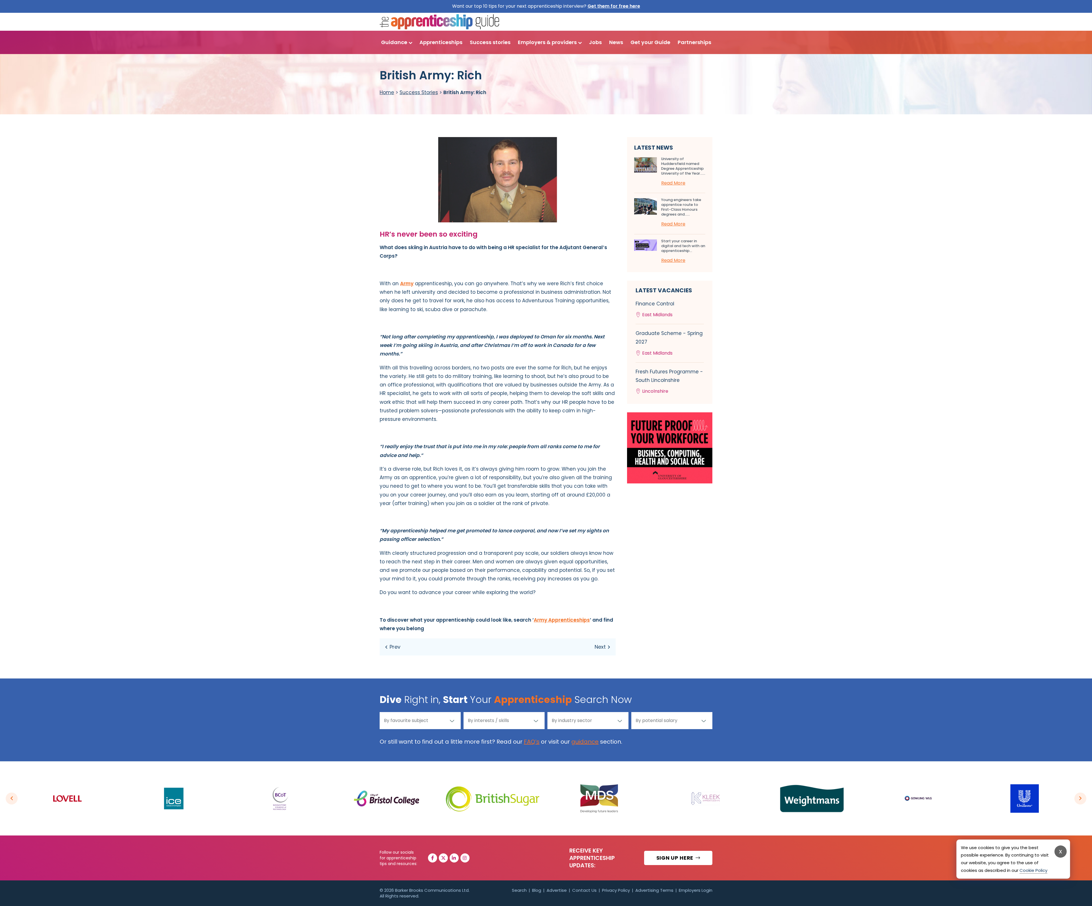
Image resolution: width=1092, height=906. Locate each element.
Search (519, 890)
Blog (536, 890)
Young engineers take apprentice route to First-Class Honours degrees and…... (681, 207)
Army (406, 283)
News (616, 42)
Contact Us (584, 890)
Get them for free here (614, 6)
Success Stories (419, 92)
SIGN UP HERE (675, 857)
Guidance (394, 42)
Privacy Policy (616, 890)
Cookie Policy (1033, 870)
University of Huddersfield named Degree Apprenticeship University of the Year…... (683, 166)
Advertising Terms (654, 890)
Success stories (490, 42)
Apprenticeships (440, 42)
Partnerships (694, 42)
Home (387, 92)
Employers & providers (547, 42)
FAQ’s (531, 742)
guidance (585, 742)
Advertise (557, 890)
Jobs (595, 42)
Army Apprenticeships (562, 620)
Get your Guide (650, 42)
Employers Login (695, 890)
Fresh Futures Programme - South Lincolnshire (669, 381)
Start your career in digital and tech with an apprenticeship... (683, 246)
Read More (673, 183)
